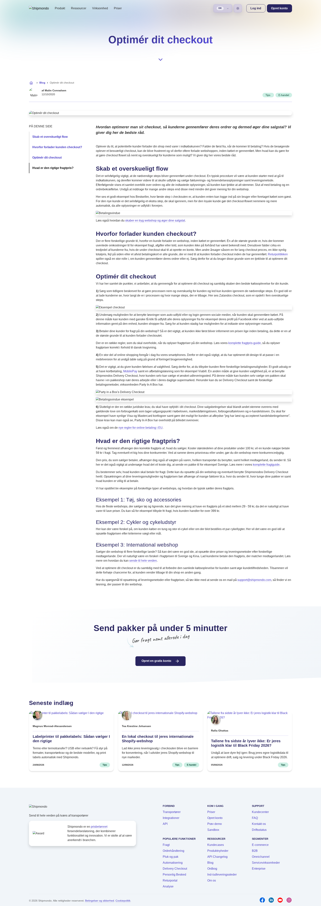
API (165, 823)
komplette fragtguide (266, 464)
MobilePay (130, 371)
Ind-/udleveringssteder (222, 874)
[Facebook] (262, 900)
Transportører (172, 812)
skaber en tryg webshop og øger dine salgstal (155, 220)
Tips (268, 95)
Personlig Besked (174, 874)
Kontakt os (259, 823)
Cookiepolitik (123, 900)
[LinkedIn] (271, 900)
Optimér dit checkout (47, 157)
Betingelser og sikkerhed (99, 900)
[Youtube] (280, 900)
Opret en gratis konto (157, 660)
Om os (211, 880)
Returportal (170, 880)
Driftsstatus (259, 829)
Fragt (166, 844)
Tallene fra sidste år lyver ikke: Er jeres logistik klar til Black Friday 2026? (246, 743)
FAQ (255, 817)
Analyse (168, 886)
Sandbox (213, 829)
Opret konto (215, 817)
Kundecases (215, 844)
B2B (255, 850)
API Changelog (217, 856)
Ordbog (212, 868)
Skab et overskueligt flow (50, 136)
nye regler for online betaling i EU (141, 427)
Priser (118, 8)
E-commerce (260, 844)
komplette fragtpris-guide (244, 343)
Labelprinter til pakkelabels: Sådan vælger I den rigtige (71, 738)
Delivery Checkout (175, 868)
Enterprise (258, 868)
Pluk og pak (170, 856)
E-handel (283, 95)
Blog (42, 82)
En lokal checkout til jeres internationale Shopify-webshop (158, 738)
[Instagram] (289, 900)
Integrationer (171, 817)
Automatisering (173, 862)
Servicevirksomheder (266, 862)
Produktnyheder (217, 850)
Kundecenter (260, 812)
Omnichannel (261, 856)
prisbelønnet (99, 826)
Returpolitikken (278, 254)
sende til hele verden (143, 560)
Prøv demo (214, 823)
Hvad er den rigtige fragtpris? (53, 168)
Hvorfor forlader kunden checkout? (57, 147)
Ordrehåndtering (173, 850)
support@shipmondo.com (254, 579)
